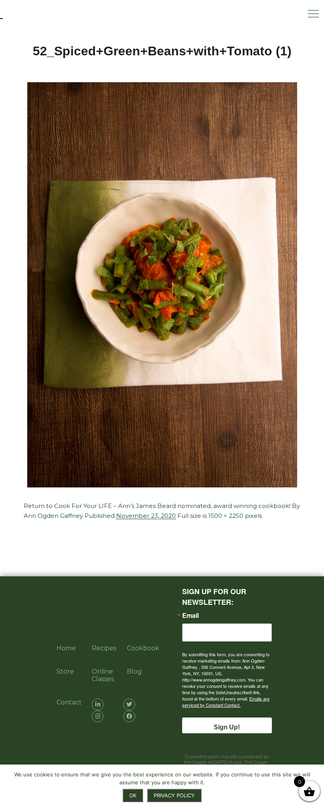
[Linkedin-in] (98, 704)
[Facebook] (129, 716)
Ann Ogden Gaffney (53, 515)
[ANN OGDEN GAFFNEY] (39, 14)
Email (190, 615)
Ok (132, 795)
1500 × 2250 (225, 515)
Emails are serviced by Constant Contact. (225, 701)
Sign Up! (227, 727)
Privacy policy (174, 795)
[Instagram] (98, 716)
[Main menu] (315, 14)
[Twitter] (129, 704)
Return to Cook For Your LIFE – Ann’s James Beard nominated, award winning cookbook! (157, 506)
